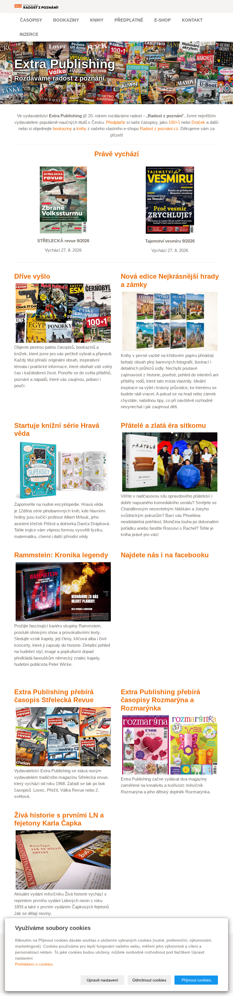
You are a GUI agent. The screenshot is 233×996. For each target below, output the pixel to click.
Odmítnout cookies (149, 980)
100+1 (174, 122)
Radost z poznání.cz (159, 128)
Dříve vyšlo (32, 276)
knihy (81, 128)
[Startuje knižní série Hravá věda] (63, 469)
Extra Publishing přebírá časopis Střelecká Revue (53, 696)
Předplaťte (115, 122)
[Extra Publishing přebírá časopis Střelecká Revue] (63, 736)
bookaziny (62, 128)
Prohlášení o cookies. (34, 964)
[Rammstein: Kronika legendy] (63, 591)
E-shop (162, 20)
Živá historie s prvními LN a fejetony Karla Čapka (59, 819)
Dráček (198, 122)
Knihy (96, 20)
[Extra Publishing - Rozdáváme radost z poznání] (36, 6)
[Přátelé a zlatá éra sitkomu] (170, 461)
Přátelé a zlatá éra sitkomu (163, 425)
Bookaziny (66, 20)
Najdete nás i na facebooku (165, 555)
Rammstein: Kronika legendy (61, 555)
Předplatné (129, 20)
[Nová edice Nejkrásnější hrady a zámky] (170, 321)
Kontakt (192, 20)
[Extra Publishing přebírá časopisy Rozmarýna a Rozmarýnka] (170, 744)
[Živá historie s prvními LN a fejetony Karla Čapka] (63, 859)
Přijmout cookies (196, 980)
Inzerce (29, 34)
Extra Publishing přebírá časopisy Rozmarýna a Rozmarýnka (160, 700)
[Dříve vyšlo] (63, 312)
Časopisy (31, 20)
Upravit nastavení (102, 980)
